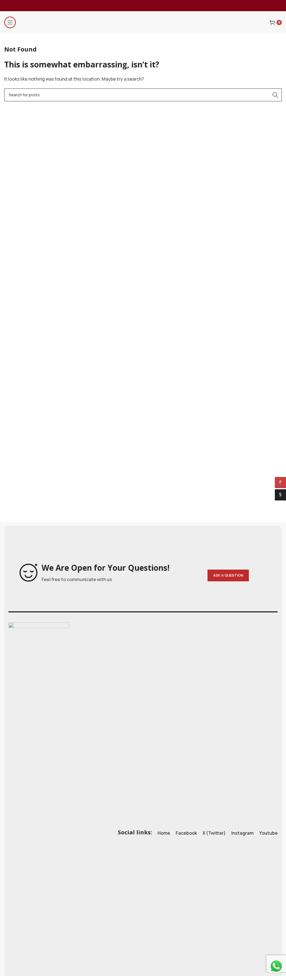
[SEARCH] (275, 94)
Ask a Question (228, 575)
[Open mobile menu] (10, 22)
